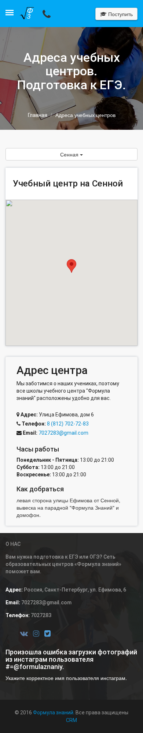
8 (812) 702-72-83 (67, 424)
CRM (71, 720)
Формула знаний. (53, 712)
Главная (37, 115)
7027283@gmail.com (63, 433)
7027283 (40, 615)
